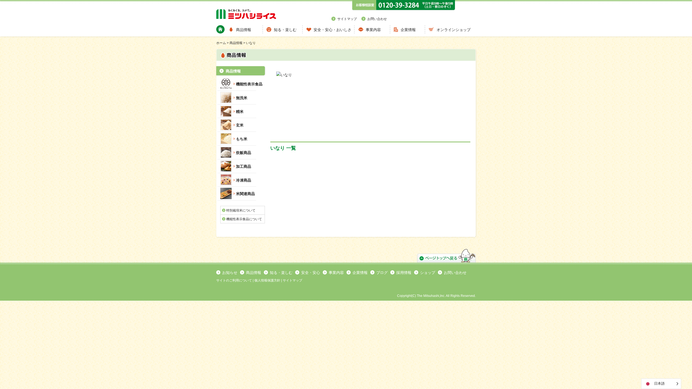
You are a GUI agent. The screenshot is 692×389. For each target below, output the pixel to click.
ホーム (221, 43)
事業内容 (373, 30)
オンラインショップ (454, 30)
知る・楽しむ (285, 30)
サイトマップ (347, 19)
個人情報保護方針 (267, 280)
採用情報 (403, 272)
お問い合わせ (377, 19)
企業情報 (408, 30)
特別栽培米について (240, 210)
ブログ (382, 272)
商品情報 (243, 30)
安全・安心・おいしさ (332, 30)
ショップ (427, 272)
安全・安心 (310, 272)
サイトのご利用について (234, 280)
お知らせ (229, 272)
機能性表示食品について (244, 219)
